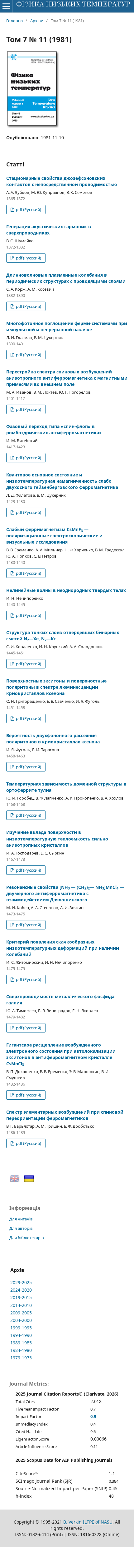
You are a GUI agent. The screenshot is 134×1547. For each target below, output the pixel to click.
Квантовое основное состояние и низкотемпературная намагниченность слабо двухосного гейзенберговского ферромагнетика (62, 481)
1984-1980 (21, 1350)
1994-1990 (21, 1335)
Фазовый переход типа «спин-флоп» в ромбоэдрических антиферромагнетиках (54, 429)
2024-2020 (21, 1290)
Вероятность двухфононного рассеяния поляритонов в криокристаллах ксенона (53, 738)
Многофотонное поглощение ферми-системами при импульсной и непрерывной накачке (66, 326)
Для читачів (21, 1219)
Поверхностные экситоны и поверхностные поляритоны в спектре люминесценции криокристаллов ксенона (56, 687)
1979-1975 (21, 1358)
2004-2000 (21, 1320)
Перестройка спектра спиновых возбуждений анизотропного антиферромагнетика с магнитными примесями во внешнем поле (66, 378)
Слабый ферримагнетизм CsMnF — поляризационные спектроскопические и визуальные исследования (54, 535)
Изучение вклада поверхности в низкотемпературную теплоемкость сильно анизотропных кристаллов (57, 838)
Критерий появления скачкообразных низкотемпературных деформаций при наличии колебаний (62, 948)
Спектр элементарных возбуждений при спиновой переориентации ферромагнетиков (64, 1115)
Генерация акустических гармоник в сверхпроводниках (48, 230)
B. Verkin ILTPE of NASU (87, 1522)
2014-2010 (21, 1305)
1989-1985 (21, 1343)
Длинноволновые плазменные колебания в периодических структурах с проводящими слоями (66, 278)
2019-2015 (21, 1297)
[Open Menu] (6, 6)
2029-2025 (21, 1282)
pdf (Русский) (28, 209)
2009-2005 (21, 1313)
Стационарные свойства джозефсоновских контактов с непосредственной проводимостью (61, 181)
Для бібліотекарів (26, 1237)
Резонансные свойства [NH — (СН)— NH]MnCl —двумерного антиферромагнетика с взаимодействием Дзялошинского (65, 893)
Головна (14, 20)
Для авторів (21, 1228)
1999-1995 (21, 1328)
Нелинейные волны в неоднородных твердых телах (66, 590)
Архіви (36, 20)
